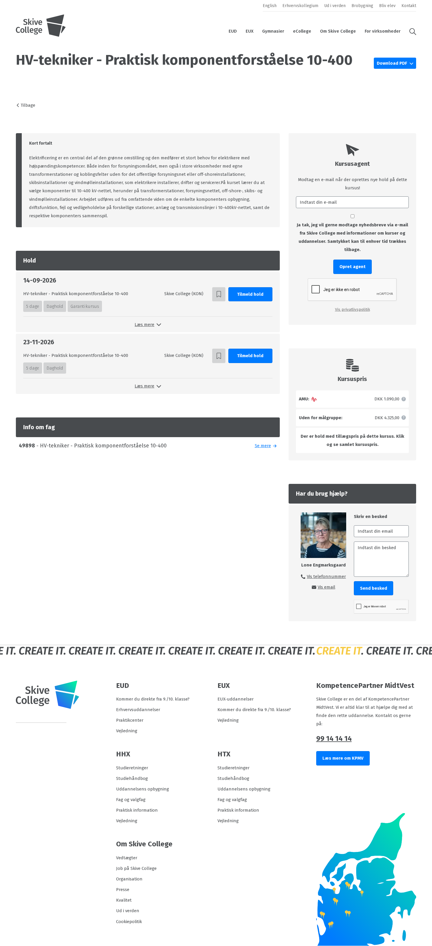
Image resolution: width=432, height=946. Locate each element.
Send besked (373, 588)
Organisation (129, 879)
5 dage (32, 306)
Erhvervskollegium (300, 5)
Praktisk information (137, 810)
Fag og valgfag (130, 799)
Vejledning (126, 730)
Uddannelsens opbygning (142, 789)
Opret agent (352, 266)
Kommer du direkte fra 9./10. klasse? (153, 699)
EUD (233, 31)
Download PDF (392, 63)
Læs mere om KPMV (343, 758)
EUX (249, 31)
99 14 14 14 (334, 738)
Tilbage (28, 105)
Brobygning (362, 5)
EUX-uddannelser (235, 699)
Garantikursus (85, 306)
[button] (410, 31)
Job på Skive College (136, 868)
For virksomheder (383, 31)
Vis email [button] (326, 587)
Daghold (54, 306)
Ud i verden (335, 5)
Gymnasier (273, 31)
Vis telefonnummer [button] (326, 576)
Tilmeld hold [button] (250, 294)
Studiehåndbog (132, 778)
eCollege (302, 31)
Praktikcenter (129, 720)
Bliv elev (387, 5)
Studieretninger (132, 767)
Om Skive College (338, 31)
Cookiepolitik (129, 921)
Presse (122, 889)
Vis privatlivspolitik (352, 309)
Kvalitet (124, 900)
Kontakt (408, 5)
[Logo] (41, 25)
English (270, 5)
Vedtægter (126, 857)
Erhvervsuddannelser (138, 709)
